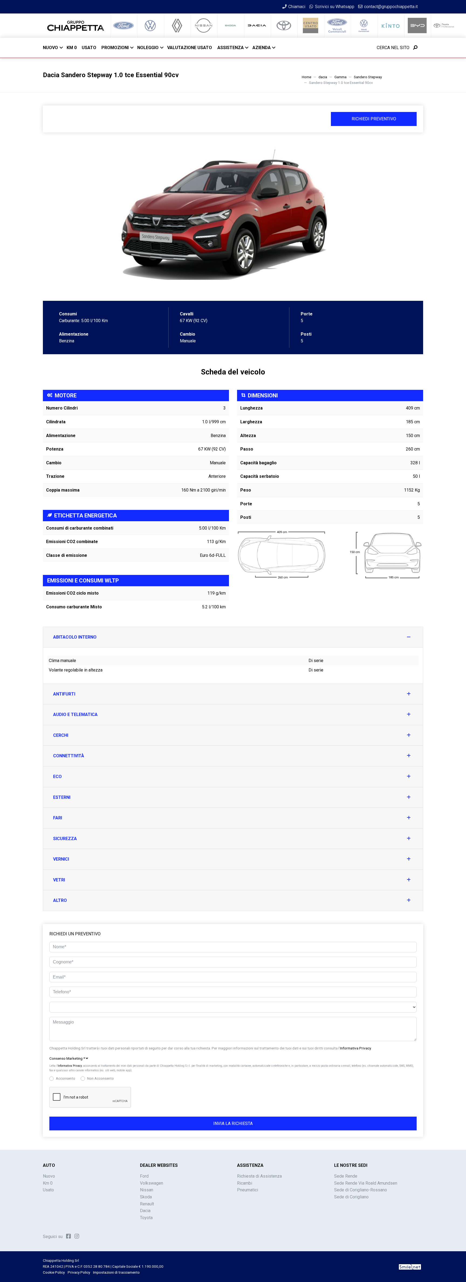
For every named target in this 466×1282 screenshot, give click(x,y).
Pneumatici (247, 1189)
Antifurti (64, 694)
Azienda (261, 47)
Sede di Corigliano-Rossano (360, 1189)
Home (306, 77)
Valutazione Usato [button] (189, 47)
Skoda (146, 1196)
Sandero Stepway (368, 77)
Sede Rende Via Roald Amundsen (365, 1183)
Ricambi (244, 1183)
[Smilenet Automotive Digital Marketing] (410, 1266)
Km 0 (48, 1183)
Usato (48, 1189)
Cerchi (60, 735)
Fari (57, 817)
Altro (60, 900)
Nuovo (50, 47)
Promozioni (115, 47)
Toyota (146, 1217)
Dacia (145, 1210)
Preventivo (374, 118)
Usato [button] (89, 47)
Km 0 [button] (72, 47)
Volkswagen (151, 1183)
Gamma (340, 77)
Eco (57, 776)
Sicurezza (65, 838)
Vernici (61, 859)
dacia (322, 77)
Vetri (59, 879)
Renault (147, 1203)
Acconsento (65, 1078)
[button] (233, 1059)
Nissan (146, 1189)
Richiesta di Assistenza (259, 1176)
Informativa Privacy (355, 1048)
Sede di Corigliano (351, 1196)
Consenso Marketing (67, 1058)
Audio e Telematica (75, 714)
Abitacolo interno (75, 637)
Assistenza (230, 47)
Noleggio (148, 47)
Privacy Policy (79, 1272)
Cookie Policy (54, 1272)
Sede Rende (345, 1176)
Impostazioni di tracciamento (116, 1272)
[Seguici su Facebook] (68, 1236)
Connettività (68, 755)
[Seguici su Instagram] (76, 1236)
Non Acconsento (100, 1078)
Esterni (61, 797)
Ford (144, 1176)
